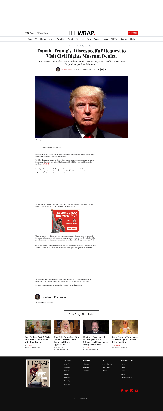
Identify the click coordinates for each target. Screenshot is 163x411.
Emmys (123, 371)
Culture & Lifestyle (81, 46)
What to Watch (93, 39)
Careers (66, 374)
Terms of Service (107, 364)
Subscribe (132, 33)
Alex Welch (117, 345)
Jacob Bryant (29, 345)
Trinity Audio (52, 147)
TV (36, 39)
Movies (43, 39)
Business (124, 39)
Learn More (86, 371)
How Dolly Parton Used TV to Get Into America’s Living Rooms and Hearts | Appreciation (66, 341)
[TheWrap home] (81, 33)
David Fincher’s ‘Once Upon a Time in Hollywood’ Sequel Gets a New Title (125, 339)
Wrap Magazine (127, 360)
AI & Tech (114, 39)
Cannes (123, 364)
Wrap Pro (86, 360)
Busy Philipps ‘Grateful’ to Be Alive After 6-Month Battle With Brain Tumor (37, 339)
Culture (91, 46)
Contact (66, 371)
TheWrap (67, 360)
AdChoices (105, 371)
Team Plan (86, 367)
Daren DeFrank (88, 347)
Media (132, 39)
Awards (51, 39)
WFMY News (47, 164)
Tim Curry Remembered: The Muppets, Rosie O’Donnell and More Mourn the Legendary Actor (95, 341)
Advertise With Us (126, 377)
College (123, 367)
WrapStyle (80, 39)
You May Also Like (81, 314)
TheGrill (70, 39)
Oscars (123, 374)
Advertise (67, 367)
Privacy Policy (106, 367)
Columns (104, 39)
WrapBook (67, 384)
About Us (66, 364)
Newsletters (43, 33)
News (30, 39)
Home (71, 46)
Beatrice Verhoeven (66, 69)
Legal (104, 360)
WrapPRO (61, 39)
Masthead (67, 377)
